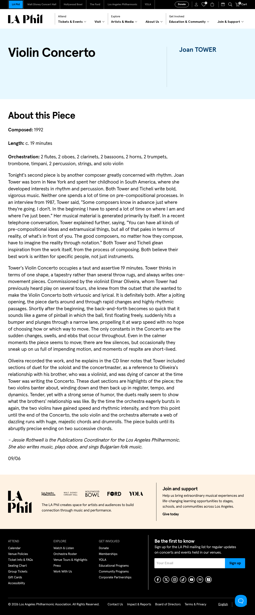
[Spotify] (200, 579)
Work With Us (62, 571)
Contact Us (115, 604)
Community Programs (114, 571)
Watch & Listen (63, 548)
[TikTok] (183, 579)
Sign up (235, 563)
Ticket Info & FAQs (20, 560)
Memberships (108, 554)
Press (57, 565)
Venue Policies (18, 554)
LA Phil (16, 4)
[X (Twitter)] (166, 579)
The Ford (95, 4)
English (223, 604)
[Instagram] (174, 579)
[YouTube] (191, 579)
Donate (182, 4)
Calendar (14, 548)
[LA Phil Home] (25, 18)
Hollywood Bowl (73, 4)
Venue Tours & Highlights (70, 560)
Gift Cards (15, 577)
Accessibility (16, 583)
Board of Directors (168, 604)
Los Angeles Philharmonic (122, 4)
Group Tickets (17, 571)
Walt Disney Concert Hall (41, 4)
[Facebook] (157, 579)
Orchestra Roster (65, 554)
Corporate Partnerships (115, 577)
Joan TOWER (197, 50)
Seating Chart (17, 565)
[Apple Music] (208, 579)
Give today (170, 514)
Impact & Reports (139, 604)
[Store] (212, 4)
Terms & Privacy (195, 604)
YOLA (148, 4)
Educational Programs (114, 565)
